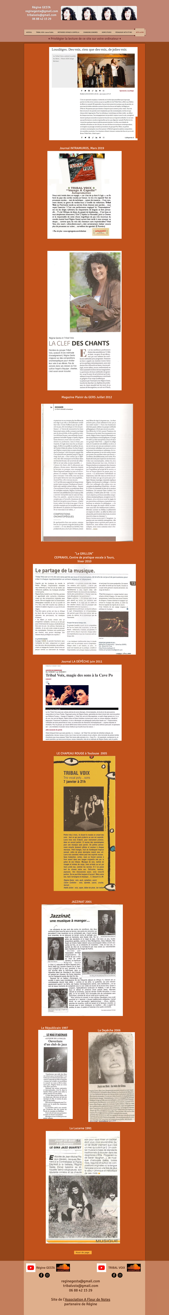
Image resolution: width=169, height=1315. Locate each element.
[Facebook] (41, 1275)
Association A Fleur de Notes (87, 1299)
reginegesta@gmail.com (41, 11)
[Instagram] (47, 1275)
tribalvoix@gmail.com (41, 15)
